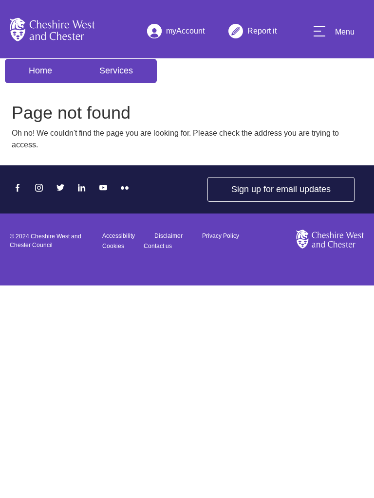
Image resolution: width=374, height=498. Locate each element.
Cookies (113, 246)
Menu (345, 32)
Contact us (158, 246)
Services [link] (116, 70)
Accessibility (118, 235)
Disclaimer (168, 235)
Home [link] (40, 70)
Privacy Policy (220, 235)
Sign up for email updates (281, 189)
